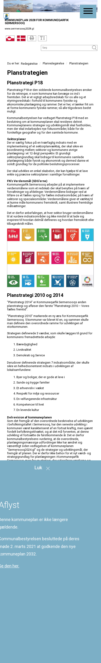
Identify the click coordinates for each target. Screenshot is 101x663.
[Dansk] (21, 39)
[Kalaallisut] (10, 39)
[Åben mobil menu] (88, 11)
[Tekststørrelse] (42, 38)
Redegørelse (29, 63)
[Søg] (94, 48)
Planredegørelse (53, 63)
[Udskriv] (31, 38)
